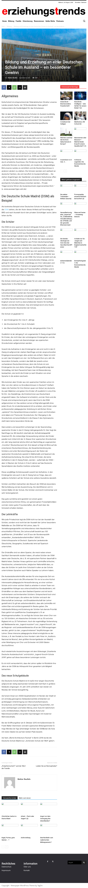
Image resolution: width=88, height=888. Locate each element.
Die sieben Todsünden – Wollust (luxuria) (65, 196)
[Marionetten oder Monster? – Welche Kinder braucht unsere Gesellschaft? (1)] (80, 132)
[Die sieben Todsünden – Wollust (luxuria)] (66, 188)
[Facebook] (4, 87)
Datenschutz (6, 866)
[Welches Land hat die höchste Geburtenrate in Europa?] (66, 132)
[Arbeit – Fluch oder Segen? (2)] (29, 808)
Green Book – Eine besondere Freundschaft (65, 104)
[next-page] (6, 846)
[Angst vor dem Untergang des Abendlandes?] (48, 808)
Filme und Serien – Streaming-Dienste (79, 214)
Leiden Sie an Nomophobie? (46, 766)
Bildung (9, 26)
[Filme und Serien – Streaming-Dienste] (80, 206)
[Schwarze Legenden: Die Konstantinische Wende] (80, 154)
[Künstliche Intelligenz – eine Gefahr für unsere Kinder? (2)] (80, 96)
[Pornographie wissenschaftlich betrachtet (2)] (80, 188)
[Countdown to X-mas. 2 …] (66, 154)
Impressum (6, 870)
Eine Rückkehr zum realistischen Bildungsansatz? (46, 840)
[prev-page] (3, 846)
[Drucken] (25, 87)
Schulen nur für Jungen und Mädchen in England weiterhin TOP (80, 243)
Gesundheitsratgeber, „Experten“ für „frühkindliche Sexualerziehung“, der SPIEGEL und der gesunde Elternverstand (66, 219)
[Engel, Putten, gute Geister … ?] (10, 830)
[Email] (19, 87)
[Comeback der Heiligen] (66, 116)
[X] (9, 87)
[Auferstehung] (29, 830)
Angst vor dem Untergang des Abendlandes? (45, 818)
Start (3, 26)
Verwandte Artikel (9, 798)
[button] (84, 21)
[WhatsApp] (14, 87)
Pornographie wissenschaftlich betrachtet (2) (80, 196)
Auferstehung (25, 837)
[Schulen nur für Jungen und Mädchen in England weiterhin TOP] (80, 233)
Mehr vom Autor (25, 798)
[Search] (83, 862)
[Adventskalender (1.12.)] (66, 255)
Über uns (27, 866)
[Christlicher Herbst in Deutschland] (10, 808)
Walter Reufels (12, 78)
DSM (6, 209)
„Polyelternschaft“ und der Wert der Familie (14, 767)
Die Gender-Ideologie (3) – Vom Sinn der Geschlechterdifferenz (66, 243)
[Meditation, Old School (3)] (80, 116)
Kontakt (27, 870)
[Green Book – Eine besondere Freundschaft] (66, 96)
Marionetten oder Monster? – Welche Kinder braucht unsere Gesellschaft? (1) (80, 142)
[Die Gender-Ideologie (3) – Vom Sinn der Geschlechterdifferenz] (66, 233)
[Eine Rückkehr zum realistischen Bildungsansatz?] (48, 830)
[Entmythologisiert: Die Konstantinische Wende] (80, 255)
